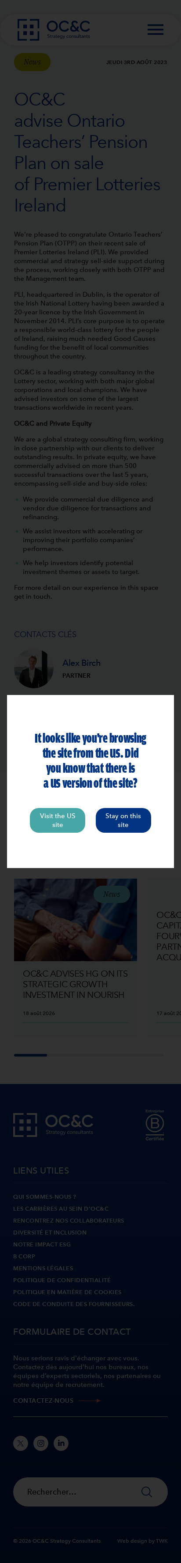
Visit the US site (58, 820)
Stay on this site (123, 820)
